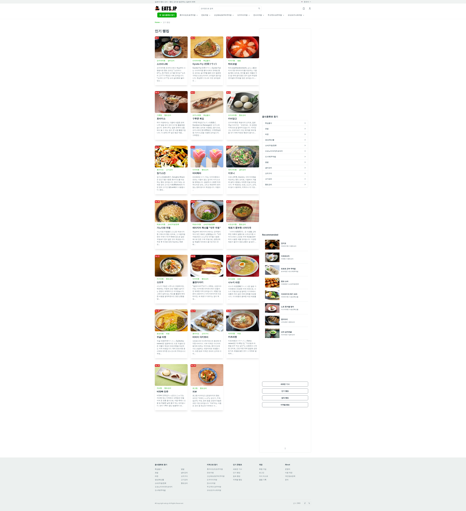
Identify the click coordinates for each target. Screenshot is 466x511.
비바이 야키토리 (200, 337)
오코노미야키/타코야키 (163, 487)
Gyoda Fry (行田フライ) (204, 64)
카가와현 (160, 279)
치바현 (159, 388)
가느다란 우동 (164, 227)
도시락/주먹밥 (160, 490)
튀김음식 (206, 60)
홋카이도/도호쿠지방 (215, 469)
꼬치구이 (205, 334)
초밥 (156, 473)
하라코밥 (232, 64)
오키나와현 (196, 115)
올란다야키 (197, 282)
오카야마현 (161, 60)
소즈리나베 (162, 64)
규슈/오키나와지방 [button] (295, 15)
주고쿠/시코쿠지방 (214, 487)
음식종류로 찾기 (168, 15)
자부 (194, 391)
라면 (239, 279)
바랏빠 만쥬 (162, 391)
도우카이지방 (212, 480)
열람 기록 (262, 480)
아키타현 (195, 170)
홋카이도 (160, 170)
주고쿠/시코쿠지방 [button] (275, 15)
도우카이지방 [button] (242, 15)
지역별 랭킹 (285, 405)
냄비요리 (171, 60)
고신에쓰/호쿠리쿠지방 (216, 476)
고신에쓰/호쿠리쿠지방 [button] (223, 15)
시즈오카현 (232, 224)
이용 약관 (288, 473)
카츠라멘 (232, 337)
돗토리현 (160, 334)
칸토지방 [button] (204, 15)
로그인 (261, 473)
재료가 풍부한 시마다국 (239, 227)
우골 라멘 (161, 337)
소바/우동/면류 (173, 224)
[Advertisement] (285, 210)
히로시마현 (161, 224)
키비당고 (232, 118)
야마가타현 (232, 170)
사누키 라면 (234, 282)
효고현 (195, 388)
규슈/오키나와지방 (214, 490)
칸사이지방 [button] (257, 15)
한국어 (306, 2)
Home (157, 22)
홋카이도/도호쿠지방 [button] (188, 15)
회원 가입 (262, 469)
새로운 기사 (285, 384)
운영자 (287, 469)
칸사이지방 (211, 483)
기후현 (159, 115)
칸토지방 (210, 473)
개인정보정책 (290, 476)
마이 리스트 (263, 476)
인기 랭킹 (285, 391)
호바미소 (161, 118)
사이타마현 (196, 60)
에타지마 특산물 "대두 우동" (206, 227)
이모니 (231, 173)
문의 (286, 480)
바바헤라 (196, 173)
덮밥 (239, 60)
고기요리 (169, 170)
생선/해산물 (159, 480)
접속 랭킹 (285, 398)
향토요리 (167, 115)
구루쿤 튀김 (198, 118)
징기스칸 (161, 173)
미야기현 (231, 60)
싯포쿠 (160, 282)
